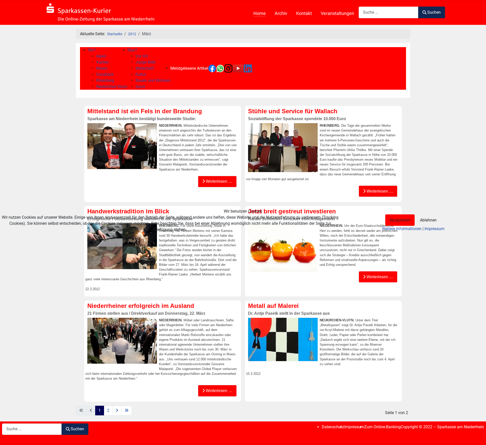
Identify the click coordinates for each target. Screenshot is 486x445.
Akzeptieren (400, 220)
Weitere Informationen (401, 228)
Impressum (434, 228)
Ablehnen (428, 220)
